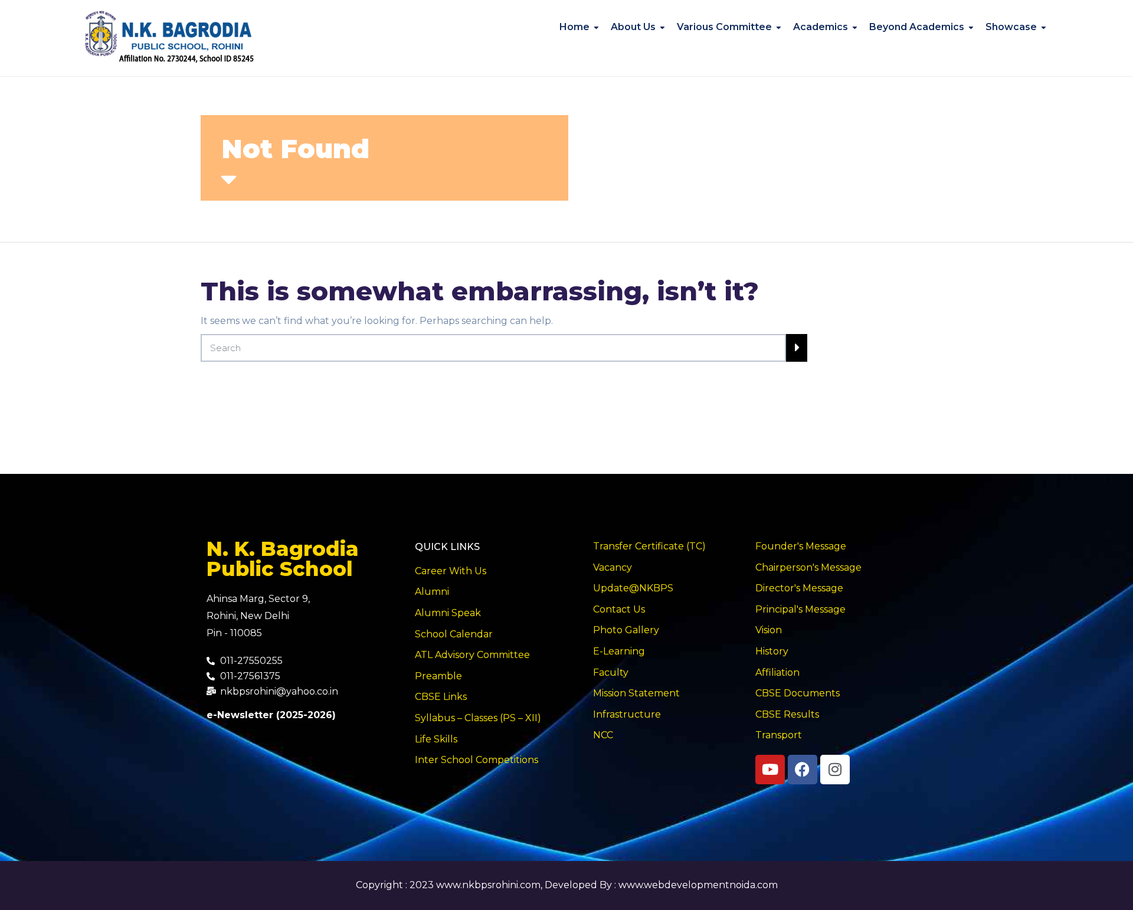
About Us (633, 26)
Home (574, 26)
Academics (820, 26)
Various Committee (724, 26)
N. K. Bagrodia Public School (283, 558)
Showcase (1011, 26)
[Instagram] (835, 769)
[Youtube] (770, 769)
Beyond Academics (916, 26)
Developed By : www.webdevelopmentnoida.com (661, 885)
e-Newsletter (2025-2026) (271, 715)
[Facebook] (802, 769)
